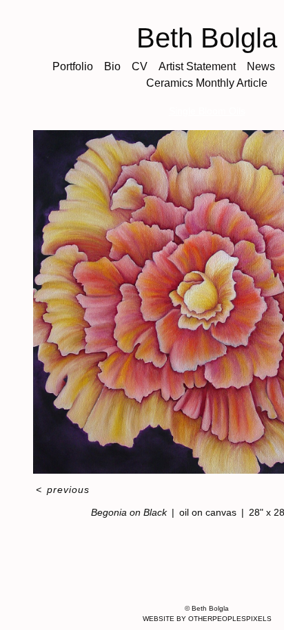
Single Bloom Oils (207, 110)
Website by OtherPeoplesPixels (207, 618)
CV (140, 66)
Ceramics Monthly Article (206, 83)
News (261, 66)
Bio (112, 66)
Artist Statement (197, 66)
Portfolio (72, 66)
